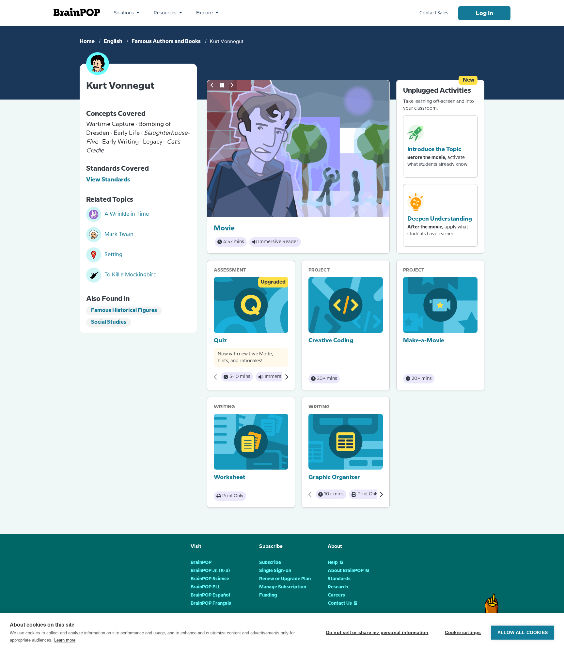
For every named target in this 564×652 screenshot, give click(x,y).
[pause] (222, 85)
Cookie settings (463, 632)
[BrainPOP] (77, 12)
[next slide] (232, 85)
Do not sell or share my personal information (377, 632)
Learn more (64, 640)
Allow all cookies (522, 632)
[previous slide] (212, 85)
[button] (127, 13)
